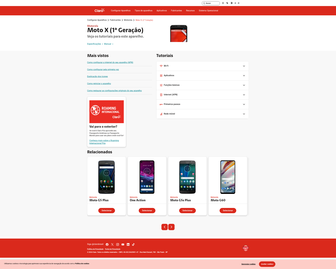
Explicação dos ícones (97, 76)
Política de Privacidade (95, 249)
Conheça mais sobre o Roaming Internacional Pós (104, 142)
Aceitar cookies (267, 264)
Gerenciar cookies (249, 264)
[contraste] (231, 3)
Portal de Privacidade (112, 249)
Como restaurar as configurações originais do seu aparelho (114, 90)
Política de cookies (82, 264)
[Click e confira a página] (102, 10)
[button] (202, 66)
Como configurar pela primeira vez (103, 69)
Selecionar (107, 210)
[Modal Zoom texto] (237, 3)
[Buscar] (204, 3)
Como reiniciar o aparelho (99, 83)
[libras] (227, 3)
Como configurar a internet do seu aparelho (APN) (110, 62)
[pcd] (223, 3)
